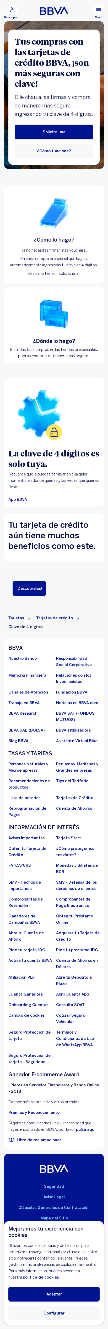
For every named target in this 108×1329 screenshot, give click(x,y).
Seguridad (54, 1186)
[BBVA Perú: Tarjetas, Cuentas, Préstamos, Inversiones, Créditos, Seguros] (54, 10)
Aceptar (54, 1294)
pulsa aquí (85, 1129)
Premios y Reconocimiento (34, 1112)
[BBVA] (54, 1168)
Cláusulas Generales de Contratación (54, 1207)
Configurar (54, 1313)
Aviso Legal (54, 1197)
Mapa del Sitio (54, 1218)
